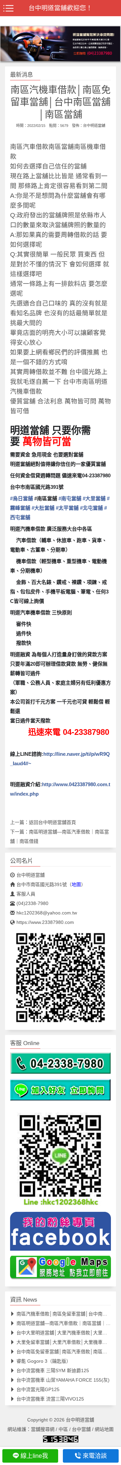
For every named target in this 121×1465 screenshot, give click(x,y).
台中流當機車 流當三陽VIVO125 (50, 1399)
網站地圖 (104, 1429)
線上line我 (34, 1456)
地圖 (76, 884)
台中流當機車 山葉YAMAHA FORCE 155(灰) (63, 1380)
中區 (63, 1429)
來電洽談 (95, 1456)
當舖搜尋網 (42, 1429)
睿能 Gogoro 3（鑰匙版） (43, 1361)
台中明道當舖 (94, 126)
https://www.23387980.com (45, 922)
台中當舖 (81, 1429)
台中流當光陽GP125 (37, 1389)
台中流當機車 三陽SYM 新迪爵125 (52, 1370)
